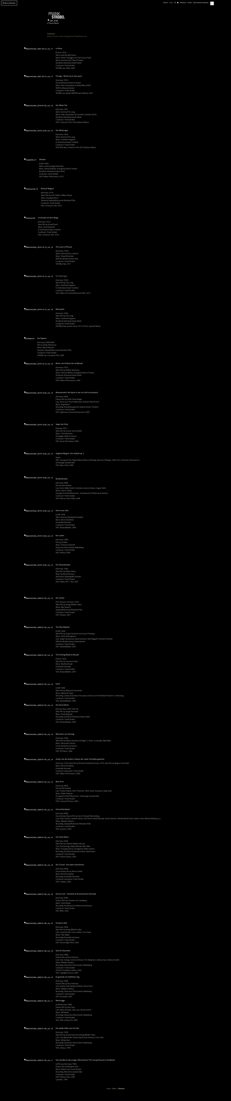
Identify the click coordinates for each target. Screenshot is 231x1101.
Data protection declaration (201, 2)
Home (108, 1088)
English (171, 2)
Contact (189, 2)
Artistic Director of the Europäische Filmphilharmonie (67, 36)
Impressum (183, 2)
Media (114, 1088)
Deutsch (165, 2)
